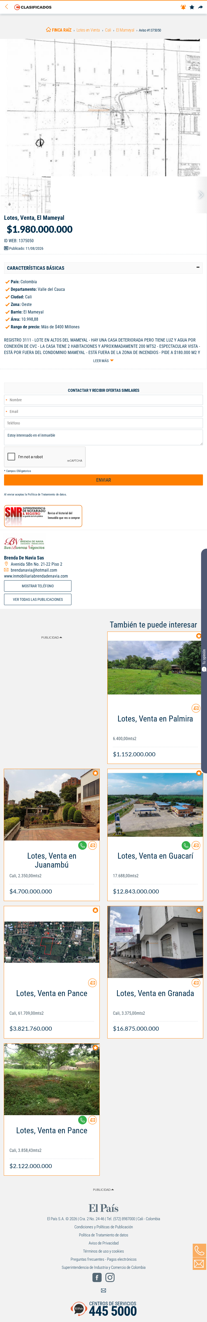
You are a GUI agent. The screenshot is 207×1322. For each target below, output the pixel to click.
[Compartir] (200, 7)
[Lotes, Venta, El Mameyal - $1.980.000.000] (103, 108)
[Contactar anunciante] (196, 710)
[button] (103, 268)
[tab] (103, 268)
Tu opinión (204, 657)
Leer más (101, 361)
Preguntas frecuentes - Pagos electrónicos (104, 1259)
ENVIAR (103, 480)
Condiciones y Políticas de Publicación (103, 1227)
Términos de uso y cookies (103, 1251)
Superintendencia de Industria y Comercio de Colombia (104, 1267)
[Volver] (8, 7)
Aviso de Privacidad (104, 1243)
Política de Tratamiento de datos (47, 494)
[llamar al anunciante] (199, 1250)
